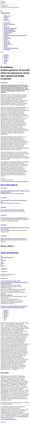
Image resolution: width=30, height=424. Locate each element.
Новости (6, 17)
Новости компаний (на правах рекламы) (15, 35)
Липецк (6, 60)
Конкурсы (6, 20)
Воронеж (6, 57)
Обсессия (3, 259)
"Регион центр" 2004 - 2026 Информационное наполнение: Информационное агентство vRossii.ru (14, 282)
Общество (6, 27)
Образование (7, 38)
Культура (6, 36)
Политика (6, 42)
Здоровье (6, 34)
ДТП (5, 25)
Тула (5, 63)
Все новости (7, 22)
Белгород (6, 54)
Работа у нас (7, 16)
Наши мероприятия (9, 29)
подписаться (4, 278)
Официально (4, 82)
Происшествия (8, 32)
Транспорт (7, 41)
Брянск (6, 56)
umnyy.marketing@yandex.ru (8, 419)
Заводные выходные (9, 24)
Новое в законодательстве (11, 48)
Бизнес (6, 45)
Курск (5, 59)
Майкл (2, 262)
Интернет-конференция (10, 28)
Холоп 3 (3, 265)
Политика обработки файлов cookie (15, 307)
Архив (5, 46)
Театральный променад (7, 256)
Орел (5, 62)
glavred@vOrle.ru (23, 416)
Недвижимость (8, 44)
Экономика (7, 49)
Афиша (6, 18)
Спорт (5, 39)
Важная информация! (10, 31)
